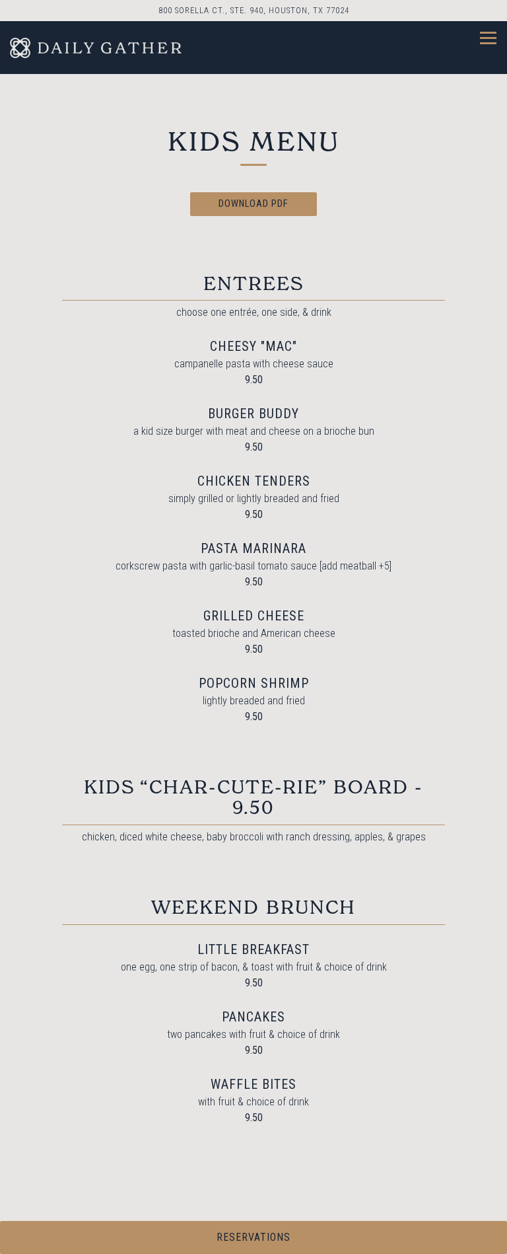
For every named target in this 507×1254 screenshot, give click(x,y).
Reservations (253, 1237)
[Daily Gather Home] (96, 47)
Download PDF (253, 203)
